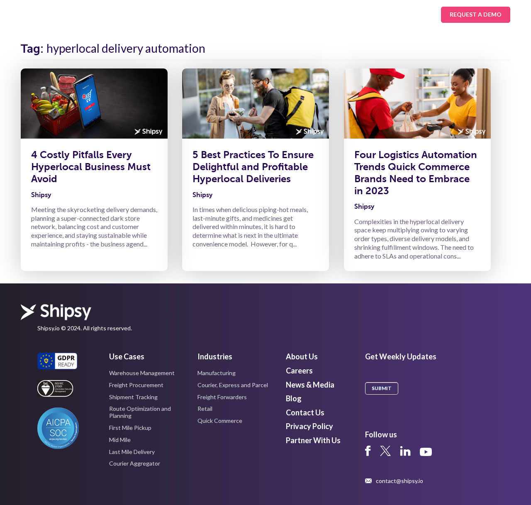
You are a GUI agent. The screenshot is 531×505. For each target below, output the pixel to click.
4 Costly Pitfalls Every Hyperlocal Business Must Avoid (91, 167)
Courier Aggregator (134, 463)
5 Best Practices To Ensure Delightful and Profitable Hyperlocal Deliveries (253, 167)
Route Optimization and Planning (140, 412)
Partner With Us (313, 440)
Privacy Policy (309, 426)
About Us (334, 14)
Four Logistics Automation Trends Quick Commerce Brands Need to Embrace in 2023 (415, 172)
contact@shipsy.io (399, 481)
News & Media (310, 384)
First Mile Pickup (130, 427)
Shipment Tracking (133, 396)
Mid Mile (120, 439)
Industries (178, 14)
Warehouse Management (142, 372)
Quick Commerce (219, 420)
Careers (299, 370)
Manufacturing (216, 372)
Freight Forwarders (222, 396)
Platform (229, 14)
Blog (294, 398)
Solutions (126, 14)
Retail (204, 408)
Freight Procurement (136, 384)
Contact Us (305, 412)
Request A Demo (476, 14)
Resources (282, 14)
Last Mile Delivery (132, 451)
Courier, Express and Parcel (232, 384)
